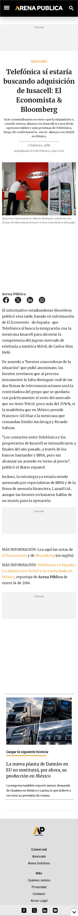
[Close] (63, 427)
